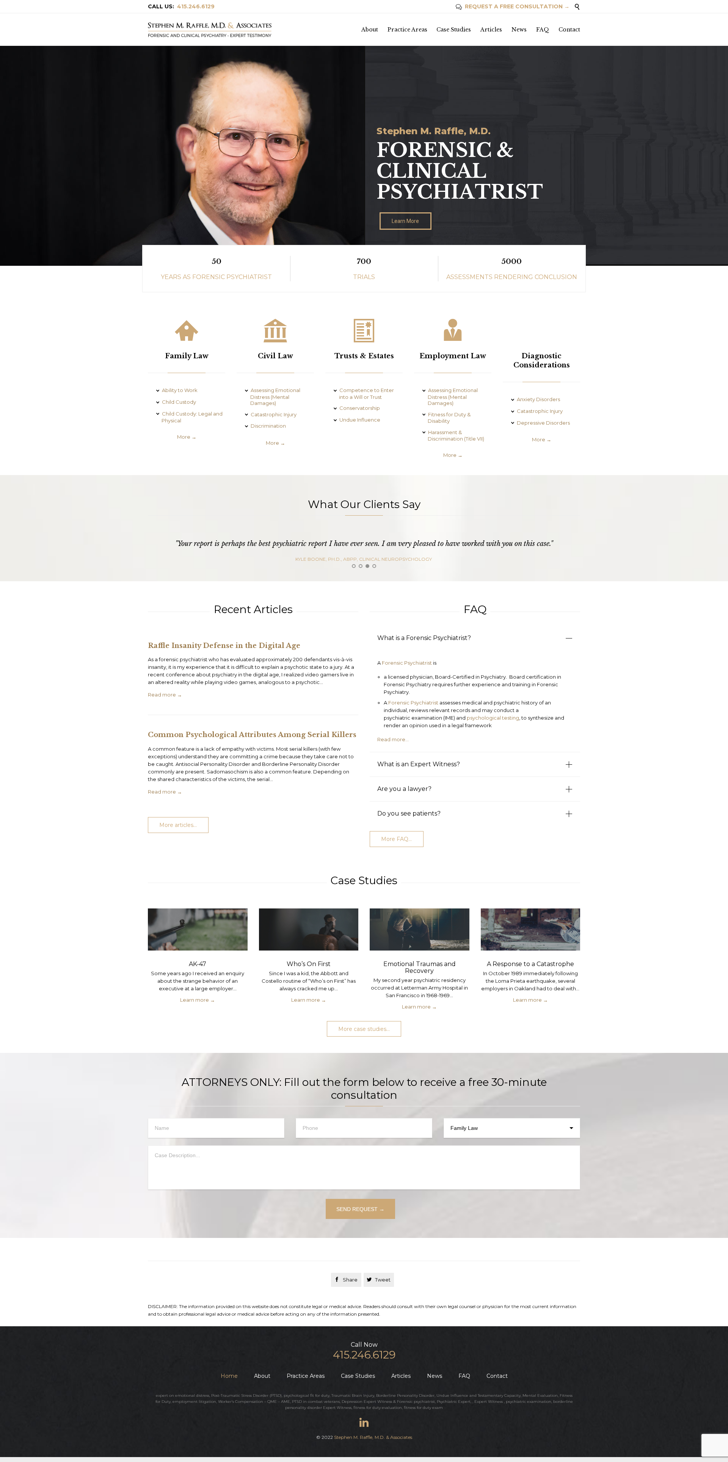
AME (285, 1401)
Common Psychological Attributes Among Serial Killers (252, 735)
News (434, 1376)
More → (186, 437)
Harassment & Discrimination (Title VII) (456, 435)
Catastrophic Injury (274, 414)
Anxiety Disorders (538, 399)
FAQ (464, 1376)
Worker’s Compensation (240, 1401)
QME (272, 1401)
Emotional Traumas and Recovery (419, 967)
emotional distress (192, 1395)
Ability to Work (180, 390)
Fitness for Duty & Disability (449, 417)
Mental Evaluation (540, 1395)
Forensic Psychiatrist (407, 663)
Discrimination (268, 426)
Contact (497, 1376)
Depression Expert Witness (367, 1401)
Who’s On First (309, 964)
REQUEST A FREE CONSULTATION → (513, 6)
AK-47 (197, 964)
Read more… (393, 739)
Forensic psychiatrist (416, 1401)
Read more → (165, 695)
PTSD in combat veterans (316, 1401)
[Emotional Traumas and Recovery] (419, 931)
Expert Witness (488, 1401)
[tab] (475, 638)
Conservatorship (359, 408)
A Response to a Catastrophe (530, 964)
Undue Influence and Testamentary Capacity (478, 1395)
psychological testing (493, 718)
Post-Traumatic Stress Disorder (239, 1395)
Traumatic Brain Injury (352, 1395)
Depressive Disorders (543, 423)
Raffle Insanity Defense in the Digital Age (224, 646)
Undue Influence (359, 420)
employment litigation (194, 1401)
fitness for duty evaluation (377, 1407)
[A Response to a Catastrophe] (531, 931)
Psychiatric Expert (454, 1401)
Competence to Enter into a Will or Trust (366, 393)
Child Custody (179, 402)
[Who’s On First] (309, 931)
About (262, 1376)
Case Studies (358, 1376)
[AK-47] (198, 931)
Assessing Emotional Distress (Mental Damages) (275, 396)
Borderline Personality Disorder (405, 1395)
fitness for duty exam (423, 1407)
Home (229, 1376)
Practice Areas (306, 1376)
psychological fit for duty (306, 1395)
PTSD (276, 1395)
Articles (401, 1376)
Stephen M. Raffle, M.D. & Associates (373, 1437)
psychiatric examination (528, 1401)
